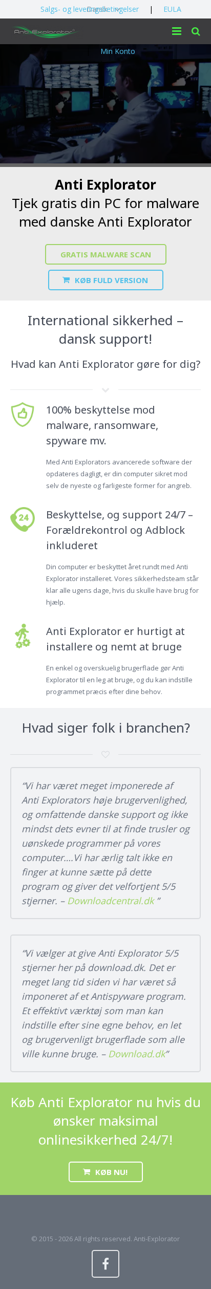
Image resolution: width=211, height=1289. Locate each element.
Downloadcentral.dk (111, 900)
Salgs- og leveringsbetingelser (89, 9)
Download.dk (136, 1054)
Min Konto (117, 51)
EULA (172, 9)
